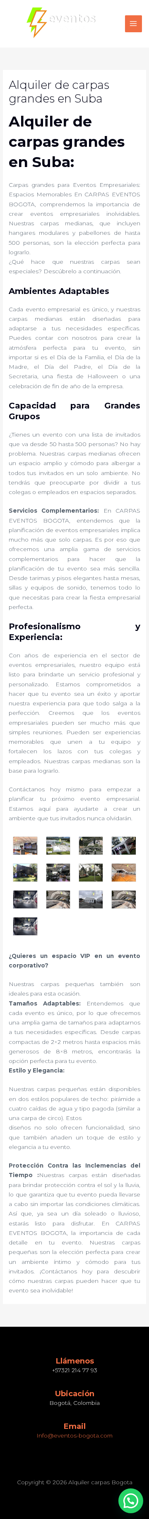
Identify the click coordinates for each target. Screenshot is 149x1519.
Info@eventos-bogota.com (74, 1435)
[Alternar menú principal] (133, 23)
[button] (130, 1500)
